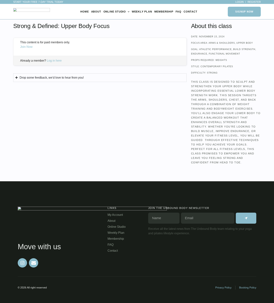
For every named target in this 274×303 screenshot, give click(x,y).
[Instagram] (22, 263)
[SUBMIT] (246, 218)
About (96, 11)
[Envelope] (33, 263)
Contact (190, 11)
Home (84, 11)
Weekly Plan (142, 11)
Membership (163, 11)
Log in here (54, 60)
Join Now (26, 46)
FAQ (178, 11)
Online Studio (114, 11)
